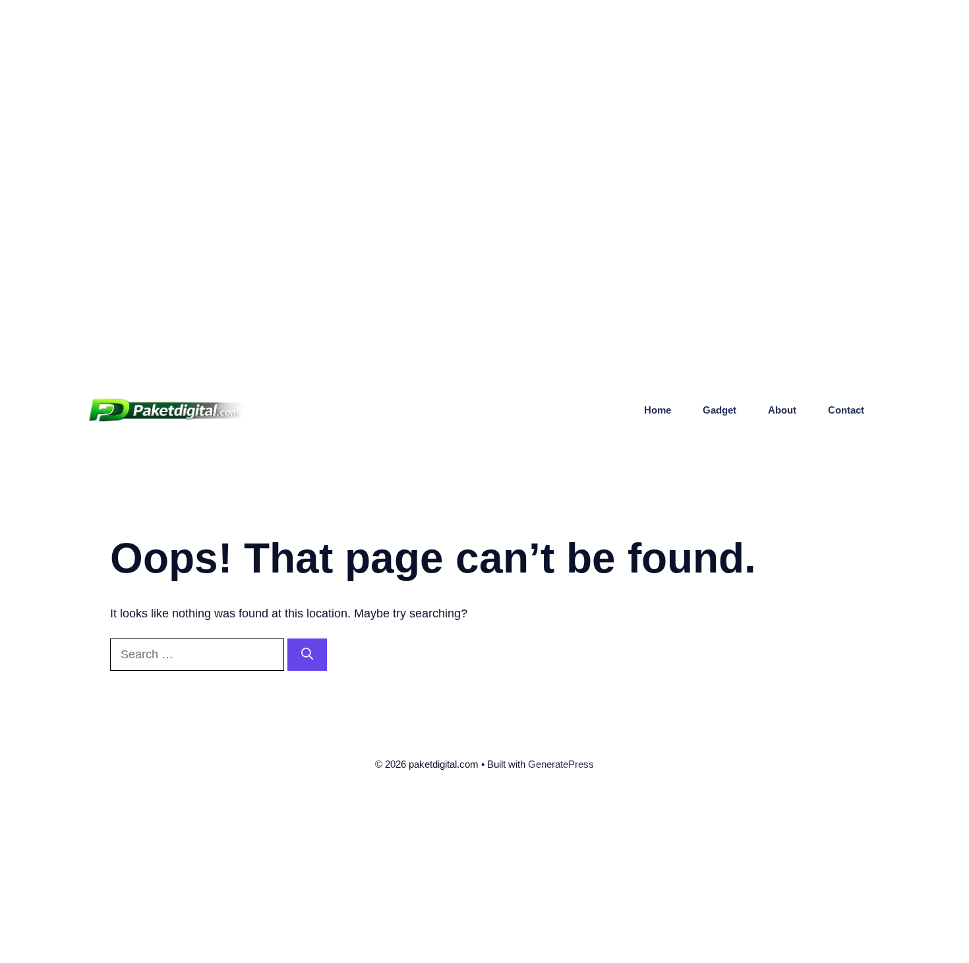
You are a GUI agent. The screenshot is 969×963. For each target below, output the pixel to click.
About (782, 410)
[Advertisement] (395, 92)
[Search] (307, 654)
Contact (846, 410)
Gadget (719, 410)
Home (657, 410)
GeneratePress (561, 764)
